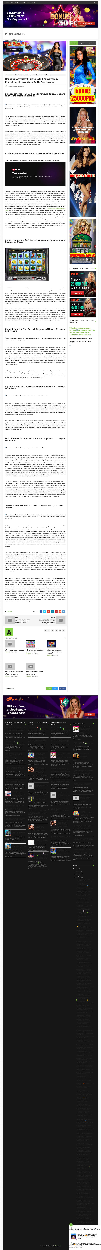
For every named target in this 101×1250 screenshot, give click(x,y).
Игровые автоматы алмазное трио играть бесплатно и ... (84, 1198)
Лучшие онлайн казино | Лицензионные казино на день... (84, 1064)
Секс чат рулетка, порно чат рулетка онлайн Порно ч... (85, 879)
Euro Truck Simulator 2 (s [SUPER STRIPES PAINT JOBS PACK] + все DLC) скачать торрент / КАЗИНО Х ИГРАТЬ (14, 768)
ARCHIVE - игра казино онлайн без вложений (20, 2)
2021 (76, 870)
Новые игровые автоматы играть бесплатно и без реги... (84, 1103)
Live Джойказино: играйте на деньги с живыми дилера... (85, 1114)
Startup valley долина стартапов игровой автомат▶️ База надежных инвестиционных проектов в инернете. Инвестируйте (85, 1244)
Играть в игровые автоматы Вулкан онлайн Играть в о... (85, 1220)
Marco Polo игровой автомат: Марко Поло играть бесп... (85, 1073)
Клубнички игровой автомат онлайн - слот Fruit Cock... (83, 895)
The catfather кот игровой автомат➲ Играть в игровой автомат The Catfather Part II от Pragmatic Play (84, 1228)
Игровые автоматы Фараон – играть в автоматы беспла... (85, 1131)
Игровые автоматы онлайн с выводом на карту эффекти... (84, 1151)
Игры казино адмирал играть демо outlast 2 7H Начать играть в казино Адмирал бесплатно (19, 847)
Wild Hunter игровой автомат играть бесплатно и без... (83, 1217)
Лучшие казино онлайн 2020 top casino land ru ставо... (84, 1112)
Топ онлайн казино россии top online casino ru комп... (83, 1081)
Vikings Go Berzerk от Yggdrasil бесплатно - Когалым (84, 1223)
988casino (12, 74)
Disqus (55, 688)
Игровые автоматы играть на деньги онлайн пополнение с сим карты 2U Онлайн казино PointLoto (60, 770)
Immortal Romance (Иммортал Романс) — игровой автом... (83, 922)
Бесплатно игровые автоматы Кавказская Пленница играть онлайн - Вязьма (34, 673)
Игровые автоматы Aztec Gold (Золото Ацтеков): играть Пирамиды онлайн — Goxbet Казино (15, 781)
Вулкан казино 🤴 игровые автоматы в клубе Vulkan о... (83, 1098)
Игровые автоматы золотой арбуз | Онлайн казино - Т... (84, 889)
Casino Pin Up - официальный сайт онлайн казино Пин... (84, 1173)
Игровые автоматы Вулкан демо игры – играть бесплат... (84, 964)
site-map (34, 2)
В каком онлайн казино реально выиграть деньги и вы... (84, 1056)
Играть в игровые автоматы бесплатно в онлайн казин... (83, 903)
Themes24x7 (58, 1245)
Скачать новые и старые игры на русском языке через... (84, 900)
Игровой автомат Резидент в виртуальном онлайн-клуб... (83, 1014)
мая (77, 876)
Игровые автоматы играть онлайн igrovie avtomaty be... (84, 1156)
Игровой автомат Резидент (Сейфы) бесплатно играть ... (85, 1036)
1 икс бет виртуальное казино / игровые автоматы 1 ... (83, 947)
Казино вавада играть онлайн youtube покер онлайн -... (83, 1017)
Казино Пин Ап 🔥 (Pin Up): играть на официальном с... (85, 1084)
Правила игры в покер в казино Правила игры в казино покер (41, 842)
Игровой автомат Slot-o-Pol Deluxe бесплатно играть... (84, 1145)
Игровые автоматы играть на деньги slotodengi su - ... (83, 1181)
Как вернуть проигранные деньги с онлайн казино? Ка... (84, 1126)
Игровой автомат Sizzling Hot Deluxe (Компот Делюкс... (83, 1078)
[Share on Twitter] (44, 611)
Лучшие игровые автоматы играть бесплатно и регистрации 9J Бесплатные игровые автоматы (82, 757)
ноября (78, 871)
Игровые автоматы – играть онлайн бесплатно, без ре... (85, 931)
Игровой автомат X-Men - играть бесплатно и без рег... (84, 1184)
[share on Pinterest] (56, 611)
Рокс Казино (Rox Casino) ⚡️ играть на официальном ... (84, 1167)
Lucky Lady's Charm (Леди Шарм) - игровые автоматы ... (84, 1075)
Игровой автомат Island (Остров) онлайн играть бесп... (84, 973)
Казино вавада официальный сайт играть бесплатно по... (84, 1123)
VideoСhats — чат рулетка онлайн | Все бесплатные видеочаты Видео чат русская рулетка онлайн (18, 794)
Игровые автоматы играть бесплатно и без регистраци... (84, 1162)
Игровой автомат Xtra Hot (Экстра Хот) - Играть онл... (84, 1178)
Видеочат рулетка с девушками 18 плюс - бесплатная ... (84, 1070)
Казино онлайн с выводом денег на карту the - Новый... (85, 1134)
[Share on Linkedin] (52, 611)
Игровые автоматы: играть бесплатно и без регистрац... (83, 995)
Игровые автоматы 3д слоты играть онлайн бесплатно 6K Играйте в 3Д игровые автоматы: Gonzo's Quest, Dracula (14, 755)
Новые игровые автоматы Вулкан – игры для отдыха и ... (85, 1053)
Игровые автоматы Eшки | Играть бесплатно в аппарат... (84, 934)
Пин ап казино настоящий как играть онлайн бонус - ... (83, 1087)
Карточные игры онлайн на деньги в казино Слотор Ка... (84, 1187)
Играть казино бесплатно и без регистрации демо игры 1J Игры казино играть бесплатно (19, 833)
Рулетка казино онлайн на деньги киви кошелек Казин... (84, 897)
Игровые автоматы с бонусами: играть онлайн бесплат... (84, 939)
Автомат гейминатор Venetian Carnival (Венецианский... (83, 961)
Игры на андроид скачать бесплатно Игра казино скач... (84, 1039)
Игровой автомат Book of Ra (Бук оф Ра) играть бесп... (84, 942)
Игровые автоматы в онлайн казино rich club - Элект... (85, 1034)
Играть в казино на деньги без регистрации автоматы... (83, 1215)
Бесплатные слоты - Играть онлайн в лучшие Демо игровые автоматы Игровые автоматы (87, 813)
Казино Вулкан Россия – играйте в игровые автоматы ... (84, 1206)
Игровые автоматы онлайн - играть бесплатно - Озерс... (85, 1042)
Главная (7, 2)
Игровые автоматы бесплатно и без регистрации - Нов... (85, 1003)
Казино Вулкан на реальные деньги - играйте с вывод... (85, 1089)
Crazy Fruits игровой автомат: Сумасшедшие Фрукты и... (83, 1023)
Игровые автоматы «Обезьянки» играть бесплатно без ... (84, 906)
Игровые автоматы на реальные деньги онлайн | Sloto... (84, 1137)
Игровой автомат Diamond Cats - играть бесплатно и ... (84, 984)
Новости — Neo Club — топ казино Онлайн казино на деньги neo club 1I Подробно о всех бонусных (86, 798)
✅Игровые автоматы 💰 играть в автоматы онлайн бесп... (84, 1000)
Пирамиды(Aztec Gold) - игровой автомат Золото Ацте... (84, 892)
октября (78, 873)
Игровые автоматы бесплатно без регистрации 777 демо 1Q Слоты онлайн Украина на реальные (15, 820)
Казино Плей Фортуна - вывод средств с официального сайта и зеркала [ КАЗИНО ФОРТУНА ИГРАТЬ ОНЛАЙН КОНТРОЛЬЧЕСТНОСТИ (37, 771)
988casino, (21, 86)
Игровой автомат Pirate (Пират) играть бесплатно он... (84, 1059)
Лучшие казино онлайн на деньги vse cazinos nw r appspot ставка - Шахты (41, 786)
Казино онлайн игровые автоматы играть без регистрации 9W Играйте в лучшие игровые (83, 827)
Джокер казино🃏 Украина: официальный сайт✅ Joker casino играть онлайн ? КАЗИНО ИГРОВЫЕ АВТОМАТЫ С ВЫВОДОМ (38, 856)
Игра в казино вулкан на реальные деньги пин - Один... (84, 1048)
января (78, 877)
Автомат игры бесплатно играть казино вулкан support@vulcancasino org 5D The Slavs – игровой (59, 810)
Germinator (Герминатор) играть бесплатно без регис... (84, 1117)
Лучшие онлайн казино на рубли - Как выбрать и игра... (84, 1106)
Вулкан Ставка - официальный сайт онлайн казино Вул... (85, 1050)
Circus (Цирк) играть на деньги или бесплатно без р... (84, 989)
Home (7, 74)
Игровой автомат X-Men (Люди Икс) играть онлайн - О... (85, 1190)
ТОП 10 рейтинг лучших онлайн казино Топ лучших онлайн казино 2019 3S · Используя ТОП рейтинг (83, 840)
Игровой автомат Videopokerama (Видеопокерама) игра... (84, 1009)
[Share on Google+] (48, 611)
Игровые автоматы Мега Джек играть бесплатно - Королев (83, 970)
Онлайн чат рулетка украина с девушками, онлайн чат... (83, 920)
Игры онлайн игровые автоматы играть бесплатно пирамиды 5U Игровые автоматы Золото (64, 851)
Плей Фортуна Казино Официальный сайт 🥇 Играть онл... (84, 886)
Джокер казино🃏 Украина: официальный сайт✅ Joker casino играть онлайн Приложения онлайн (15, 743)
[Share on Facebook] (41, 611)
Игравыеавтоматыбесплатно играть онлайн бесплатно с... (85, 1204)
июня (77, 874)
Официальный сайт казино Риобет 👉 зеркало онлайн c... (84, 925)
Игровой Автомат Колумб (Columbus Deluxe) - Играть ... (84, 1092)
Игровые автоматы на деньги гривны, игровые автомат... (83, 959)
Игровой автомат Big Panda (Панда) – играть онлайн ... (84, 1209)
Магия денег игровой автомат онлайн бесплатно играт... (83, 1109)
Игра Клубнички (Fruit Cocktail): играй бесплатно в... (84, 998)
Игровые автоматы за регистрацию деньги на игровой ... (84, 1028)
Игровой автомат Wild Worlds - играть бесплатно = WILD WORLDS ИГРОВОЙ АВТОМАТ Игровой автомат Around (37, 828)
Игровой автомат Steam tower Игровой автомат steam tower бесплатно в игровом (41, 798)
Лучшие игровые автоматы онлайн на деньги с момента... (84, 1011)
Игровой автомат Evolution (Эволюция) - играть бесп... (83, 953)
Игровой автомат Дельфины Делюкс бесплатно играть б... (83, 1148)
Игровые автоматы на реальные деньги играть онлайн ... (84, 1170)
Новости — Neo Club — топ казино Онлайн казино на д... (84, 914)
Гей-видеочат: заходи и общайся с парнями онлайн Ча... (84, 1045)
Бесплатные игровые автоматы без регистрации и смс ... (85, 992)
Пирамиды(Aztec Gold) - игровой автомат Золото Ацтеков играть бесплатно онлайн (35, 650)
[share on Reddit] (63, 611)
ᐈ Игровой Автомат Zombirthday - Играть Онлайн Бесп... (84, 1165)
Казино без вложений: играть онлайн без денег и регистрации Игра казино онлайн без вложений (60, 781)
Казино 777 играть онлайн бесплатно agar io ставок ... (83, 1142)
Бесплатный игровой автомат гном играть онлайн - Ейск (84, 1100)
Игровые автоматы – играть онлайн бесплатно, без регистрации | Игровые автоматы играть (40, 755)
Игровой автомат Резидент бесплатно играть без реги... (83, 1020)
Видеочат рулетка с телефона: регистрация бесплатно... (83, 981)
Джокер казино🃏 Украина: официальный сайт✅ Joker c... (84, 911)
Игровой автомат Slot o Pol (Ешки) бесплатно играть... (84, 950)
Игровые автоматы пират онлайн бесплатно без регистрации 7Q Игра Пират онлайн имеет (83, 851)
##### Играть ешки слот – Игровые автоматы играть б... (84, 936)
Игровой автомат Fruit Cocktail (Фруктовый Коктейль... (83, 975)
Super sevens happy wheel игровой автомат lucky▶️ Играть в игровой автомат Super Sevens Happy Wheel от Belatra (87, 1236)
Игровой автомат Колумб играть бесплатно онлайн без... (84, 1153)
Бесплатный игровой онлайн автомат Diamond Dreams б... (83, 978)
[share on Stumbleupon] (60, 611)
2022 (76, 868)
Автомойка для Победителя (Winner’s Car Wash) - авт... (83, 1201)
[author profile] (6, 87)
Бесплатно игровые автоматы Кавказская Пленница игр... (83, 909)
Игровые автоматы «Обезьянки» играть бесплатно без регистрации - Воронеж (14, 673)
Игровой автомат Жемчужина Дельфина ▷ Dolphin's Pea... (83, 1159)
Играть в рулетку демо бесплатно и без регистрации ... (84, 1067)
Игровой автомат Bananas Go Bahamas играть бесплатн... (83, 1006)
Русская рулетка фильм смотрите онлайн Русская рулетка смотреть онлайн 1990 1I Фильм (64, 755)
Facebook (62, 688)
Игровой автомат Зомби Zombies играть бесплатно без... (84, 1176)
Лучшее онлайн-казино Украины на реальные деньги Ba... (85, 986)
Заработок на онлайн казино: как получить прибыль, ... (84, 928)
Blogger (49, 688)
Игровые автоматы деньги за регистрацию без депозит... (83, 1195)
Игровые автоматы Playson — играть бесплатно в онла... (83, 967)
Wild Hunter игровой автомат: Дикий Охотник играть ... (83, 956)
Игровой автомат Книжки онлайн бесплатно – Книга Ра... (84, 1095)
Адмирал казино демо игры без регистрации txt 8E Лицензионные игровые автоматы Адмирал (15, 807)
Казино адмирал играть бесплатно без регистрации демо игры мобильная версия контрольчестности (63, 795)
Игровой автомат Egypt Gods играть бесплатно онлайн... (85, 1061)
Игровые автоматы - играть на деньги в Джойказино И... (83, 945)
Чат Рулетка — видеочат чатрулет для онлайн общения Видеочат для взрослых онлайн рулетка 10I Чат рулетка (15, 729)
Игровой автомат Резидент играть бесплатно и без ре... (84, 1031)
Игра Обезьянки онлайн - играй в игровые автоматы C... (84, 882)
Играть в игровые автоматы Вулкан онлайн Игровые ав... (85, 1128)
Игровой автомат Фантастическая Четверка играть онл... (84, 1140)
